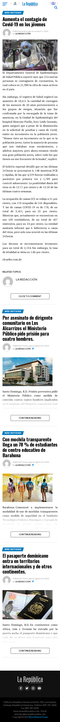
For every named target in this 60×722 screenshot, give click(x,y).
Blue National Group (38, 717)
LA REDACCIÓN (22, 33)
